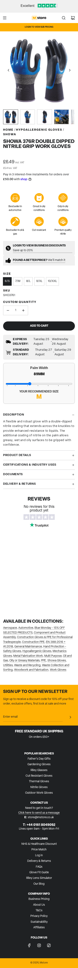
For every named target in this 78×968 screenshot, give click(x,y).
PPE (43, 660)
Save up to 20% (39, 248)
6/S (7, 281)
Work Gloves (58, 670)
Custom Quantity (19, 302)
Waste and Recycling (27, 665)
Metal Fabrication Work (28, 656)
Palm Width (39, 368)
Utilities (8, 665)
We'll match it (39, 260)
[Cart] (72, 17)
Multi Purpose (53, 656)
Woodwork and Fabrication (31, 670)
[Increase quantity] (23, 310)
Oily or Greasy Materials (24, 660)
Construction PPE (33, 642)
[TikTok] (48, 945)
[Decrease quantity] (7, 310)
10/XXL (52, 281)
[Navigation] (4, 17)
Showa (9, 134)
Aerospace (10, 628)
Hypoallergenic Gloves (36, 651)
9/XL (39, 281)
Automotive (25, 628)
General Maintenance (28, 646)
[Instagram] (39, 945)
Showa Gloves (56, 660)
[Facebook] (29, 945)
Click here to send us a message (39, 812)
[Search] (63, 17)
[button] (8, 70)
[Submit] (70, 717)
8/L (28, 281)
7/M (17, 281)
